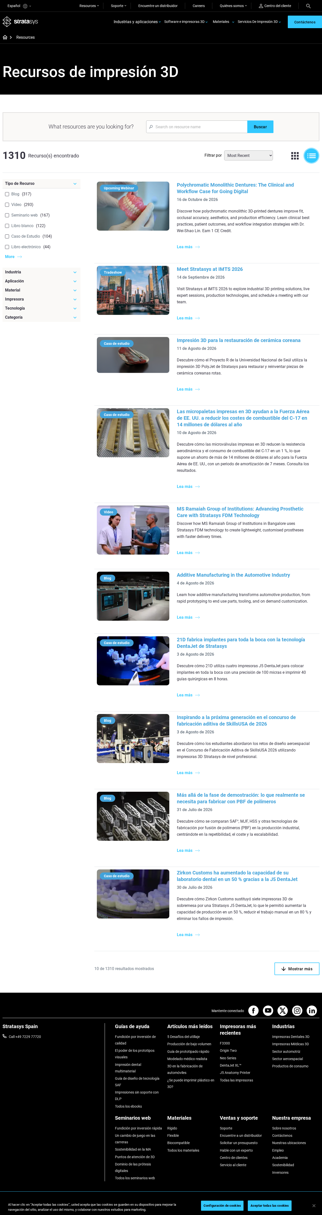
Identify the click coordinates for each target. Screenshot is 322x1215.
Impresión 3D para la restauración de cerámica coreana (239, 340)
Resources (87, 6)
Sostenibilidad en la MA (133, 1149)
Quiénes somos (232, 6)
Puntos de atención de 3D (135, 1157)
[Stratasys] (20, 21)
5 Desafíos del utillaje (183, 1037)
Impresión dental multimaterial (128, 1068)
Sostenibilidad (283, 1165)
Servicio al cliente (233, 1165)
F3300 (225, 1043)
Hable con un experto (236, 1150)
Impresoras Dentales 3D (290, 1037)
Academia (280, 1158)
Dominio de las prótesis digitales (133, 1167)
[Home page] (3, 37)
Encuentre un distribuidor (158, 6)
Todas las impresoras (236, 1080)
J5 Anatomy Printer (235, 1073)
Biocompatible (178, 1143)
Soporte (117, 6)
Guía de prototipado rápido (188, 1052)
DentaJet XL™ (231, 1065)
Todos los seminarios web (135, 1178)
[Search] (308, 6)
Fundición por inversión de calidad (135, 1040)
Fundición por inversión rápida (138, 1128)
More (10, 256)
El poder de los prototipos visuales (134, 1054)
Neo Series (228, 1058)
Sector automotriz (286, 1052)
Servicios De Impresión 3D (258, 22)
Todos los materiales (183, 1150)
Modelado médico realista (187, 1059)
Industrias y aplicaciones (136, 21)
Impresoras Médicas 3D (290, 1044)
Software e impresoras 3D (184, 22)
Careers (199, 6)
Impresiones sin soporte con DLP (137, 1095)
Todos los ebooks (128, 1106)
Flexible (173, 1136)
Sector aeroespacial (287, 1059)
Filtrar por (213, 155)
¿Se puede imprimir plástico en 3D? (190, 1083)
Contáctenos (282, 1136)
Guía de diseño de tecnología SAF (137, 1081)
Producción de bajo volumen (189, 1044)
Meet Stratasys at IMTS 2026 (210, 269)
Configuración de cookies (222, 1205)
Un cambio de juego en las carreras (135, 1139)
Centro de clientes (234, 1158)
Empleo (278, 1150)
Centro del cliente (277, 6)
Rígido (172, 1128)
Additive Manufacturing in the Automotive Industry (233, 575)
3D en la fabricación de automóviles (185, 1069)
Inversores (280, 1172)
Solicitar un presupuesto (239, 1143)
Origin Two (228, 1051)
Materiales (221, 22)
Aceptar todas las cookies (270, 1205)
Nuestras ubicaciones (289, 1143)
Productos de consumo (290, 1066)
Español (14, 6)
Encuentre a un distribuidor (241, 1136)
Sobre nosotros (284, 1128)
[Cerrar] (313, 1205)
